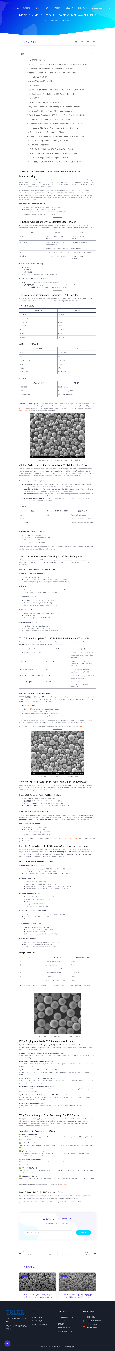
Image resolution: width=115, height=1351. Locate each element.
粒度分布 (36, 85)
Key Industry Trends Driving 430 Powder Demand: (53, 94)
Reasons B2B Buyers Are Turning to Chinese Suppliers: (55, 128)
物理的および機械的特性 (42, 81)
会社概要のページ (81, 726)
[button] (109, 8)
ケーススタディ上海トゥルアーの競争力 (48, 132)
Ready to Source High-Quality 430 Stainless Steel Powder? (58, 162)
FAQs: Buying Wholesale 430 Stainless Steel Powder (52, 149)
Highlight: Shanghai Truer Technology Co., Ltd (51, 119)
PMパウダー (23, 410)
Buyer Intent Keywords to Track (45, 102)
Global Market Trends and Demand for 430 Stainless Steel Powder (57, 90)
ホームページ (63, 1184)
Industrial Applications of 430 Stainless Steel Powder (51, 69)
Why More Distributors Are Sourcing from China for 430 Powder (56, 124)
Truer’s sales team (70, 838)
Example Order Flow (40, 145)
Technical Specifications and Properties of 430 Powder (52, 73)
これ (41, 1202)
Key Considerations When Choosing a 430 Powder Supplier (54, 107)
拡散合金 (32, 709)
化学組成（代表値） (40, 77)
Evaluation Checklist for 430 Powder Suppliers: (52, 111)
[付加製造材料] (8, 3)
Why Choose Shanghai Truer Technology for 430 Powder (53, 153)
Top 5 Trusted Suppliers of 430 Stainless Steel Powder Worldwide (57, 115)
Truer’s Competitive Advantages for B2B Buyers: (52, 158)
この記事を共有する (37, 60)
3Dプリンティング (37, 406)
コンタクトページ (72, 985)
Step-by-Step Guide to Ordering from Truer (50, 141)
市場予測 (35, 98)
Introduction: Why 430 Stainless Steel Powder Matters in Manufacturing (59, 64)
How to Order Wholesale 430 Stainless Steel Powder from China (56, 136)
